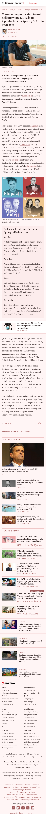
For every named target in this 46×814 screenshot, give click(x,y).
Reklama (24, 787)
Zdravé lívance (29, 718)
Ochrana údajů (34, 787)
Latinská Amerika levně (10, 745)
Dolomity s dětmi (7, 748)
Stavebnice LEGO (37, 773)
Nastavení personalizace (29, 799)
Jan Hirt (26, 696)
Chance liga (5, 712)
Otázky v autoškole (30, 745)
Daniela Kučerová (32, 601)
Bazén (17, 762)
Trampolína (37, 762)
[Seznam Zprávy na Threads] (27, 807)
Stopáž (15, 160)
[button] (23, 53)
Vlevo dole (25, 144)
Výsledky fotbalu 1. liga (9, 715)
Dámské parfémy (9, 776)
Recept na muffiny (30, 715)
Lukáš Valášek (29, 574)
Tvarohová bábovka (30, 720)
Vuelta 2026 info (29, 690)
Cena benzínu (17, 757)
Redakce (16, 787)
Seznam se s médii (11, 797)
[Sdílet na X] (43, 423)
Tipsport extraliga (8, 718)
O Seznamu (19, 785)
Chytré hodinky (16, 778)
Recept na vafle (29, 723)
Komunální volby (7, 705)
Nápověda (36, 785)
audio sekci (27, 95)
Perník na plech (29, 726)
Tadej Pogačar (28, 699)
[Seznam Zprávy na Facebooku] (13, 807)
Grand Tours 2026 (30, 705)
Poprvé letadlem (7, 736)
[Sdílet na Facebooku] (39, 423)
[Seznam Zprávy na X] (18, 807)
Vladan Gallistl (30, 614)
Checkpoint (31, 166)
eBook (7, 37)
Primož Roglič (28, 702)
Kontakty (8, 787)
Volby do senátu (7, 702)
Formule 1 (5, 723)
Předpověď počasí (33, 754)
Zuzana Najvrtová (26, 546)
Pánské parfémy (28, 778)
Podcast (20, 431)
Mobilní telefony (24, 773)
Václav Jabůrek (30, 586)
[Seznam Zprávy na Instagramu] (23, 807)
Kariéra (27, 785)
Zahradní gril (19, 768)
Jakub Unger (14, 29)
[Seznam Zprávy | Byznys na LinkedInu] (32, 807)
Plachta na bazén (26, 762)
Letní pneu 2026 (29, 733)
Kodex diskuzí (24, 797)
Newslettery (36, 797)
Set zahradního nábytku (30, 765)
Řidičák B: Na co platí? (31, 742)
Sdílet (15, 37)
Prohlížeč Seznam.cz (15, 794)
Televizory (37, 776)
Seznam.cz (33, 3)
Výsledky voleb (7, 696)
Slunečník (9, 765)
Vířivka (27, 768)
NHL (3, 726)
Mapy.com (22, 754)
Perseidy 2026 (7, 757)
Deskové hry (29, 776)
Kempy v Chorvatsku (9, 733)
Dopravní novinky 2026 (32, 739)
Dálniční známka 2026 (31, 736)
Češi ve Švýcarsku (8, 742)
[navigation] (2, 3)
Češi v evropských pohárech (33, 757)
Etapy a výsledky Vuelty (32, 693)
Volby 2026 (5, 690)
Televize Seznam (30, 794)
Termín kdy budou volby (10, 699)
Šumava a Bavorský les (9, 739)
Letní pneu (20, 776)
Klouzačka (17, 765)
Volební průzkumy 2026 (10, 693)
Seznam (28, 431)
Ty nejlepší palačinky (31, 712)
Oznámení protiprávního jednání (22, 792)
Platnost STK (28, 748)
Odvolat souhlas (12, 799)
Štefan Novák (29, 544)
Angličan (34, 126)
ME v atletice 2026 (8, 720)
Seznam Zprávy (29, 558)
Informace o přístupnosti (22, 790)
